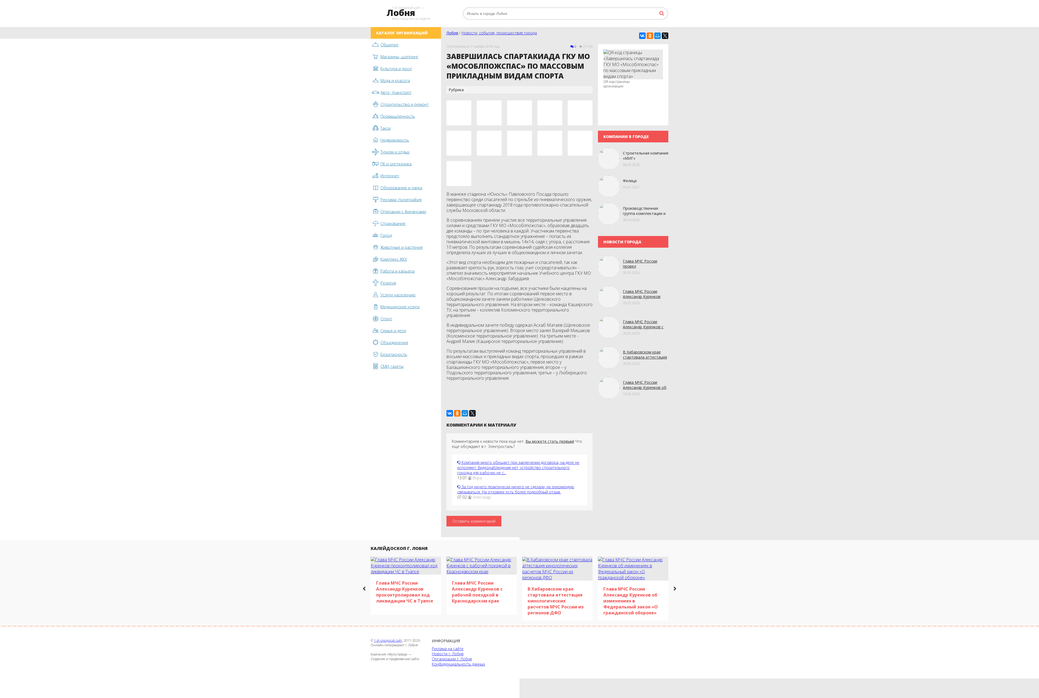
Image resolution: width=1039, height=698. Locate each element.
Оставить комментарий (473, 521)
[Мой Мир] (657, 35)
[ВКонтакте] (642, 35)
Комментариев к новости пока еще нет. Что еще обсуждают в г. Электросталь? (517, 444)
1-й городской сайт (388, 640)
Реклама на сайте (447, 648)
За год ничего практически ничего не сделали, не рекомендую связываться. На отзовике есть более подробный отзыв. (515, 489)
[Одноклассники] (650, 35)
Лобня (452, 32)
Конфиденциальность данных (458, 664)
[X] (665, 35)
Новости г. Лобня (447, 653)
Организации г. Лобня (452, 658)
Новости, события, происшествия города (499, 32)
